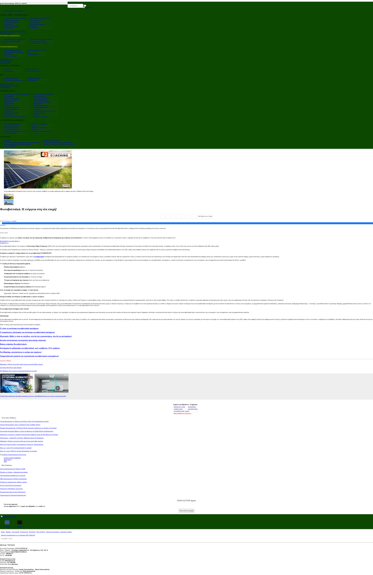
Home (3, 532)
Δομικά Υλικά (8, 24)
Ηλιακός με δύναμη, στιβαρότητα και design (14, 472)
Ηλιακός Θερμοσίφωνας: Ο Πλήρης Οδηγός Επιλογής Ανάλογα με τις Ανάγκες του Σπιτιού (28, 428)
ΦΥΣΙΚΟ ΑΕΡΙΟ (5, 61)
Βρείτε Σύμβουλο (32, 54)
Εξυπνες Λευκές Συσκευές (39, 124)
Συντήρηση (37, 109)
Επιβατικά (7, 69)
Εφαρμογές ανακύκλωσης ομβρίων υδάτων (13, 482)
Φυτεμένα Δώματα (10, 133)
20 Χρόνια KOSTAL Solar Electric (11, 367)
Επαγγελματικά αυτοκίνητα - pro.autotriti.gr (17, 144)
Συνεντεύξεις (34, 28)
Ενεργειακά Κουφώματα (37, 24)
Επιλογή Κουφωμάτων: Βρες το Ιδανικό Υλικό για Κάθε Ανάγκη (20, 425)
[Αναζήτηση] (85, 6)
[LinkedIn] (188, 216)
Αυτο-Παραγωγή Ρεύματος (42, 102)
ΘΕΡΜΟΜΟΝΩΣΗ (6, 59)
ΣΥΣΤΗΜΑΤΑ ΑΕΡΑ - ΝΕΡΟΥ (181, 411)
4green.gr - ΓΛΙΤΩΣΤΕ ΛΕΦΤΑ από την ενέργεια (59, 144)
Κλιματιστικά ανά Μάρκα (38, 41)
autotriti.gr (7, 140)
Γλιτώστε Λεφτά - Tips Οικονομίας (15, 18)
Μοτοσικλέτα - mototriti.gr (52, 140)
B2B (5, 461)
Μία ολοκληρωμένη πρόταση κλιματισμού (13, 479)
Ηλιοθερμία (8, 105)
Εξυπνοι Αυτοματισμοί (41, 100)
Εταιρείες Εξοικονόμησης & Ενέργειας (14, 454)
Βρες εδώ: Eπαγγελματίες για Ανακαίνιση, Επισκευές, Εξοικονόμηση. (21, 444)
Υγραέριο (36, 115)
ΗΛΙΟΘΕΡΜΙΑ (5, 63)
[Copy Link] (194, 216)
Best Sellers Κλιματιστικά (12, 41)
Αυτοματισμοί (34, 22)
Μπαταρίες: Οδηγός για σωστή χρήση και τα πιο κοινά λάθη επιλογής (21, 364)
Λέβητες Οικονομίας (10, 22)
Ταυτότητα (32, 532)
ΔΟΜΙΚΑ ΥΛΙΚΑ (178, 409)
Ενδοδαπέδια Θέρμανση (41, 107)
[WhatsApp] (183, 216)
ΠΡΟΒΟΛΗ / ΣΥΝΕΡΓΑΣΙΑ (9, 85)
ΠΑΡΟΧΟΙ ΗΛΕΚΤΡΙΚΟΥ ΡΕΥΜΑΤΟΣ (13, 31)
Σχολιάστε (3, 225)
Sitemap (8, 532)
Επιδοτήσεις (34, 26)
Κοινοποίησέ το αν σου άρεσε (10, 241)
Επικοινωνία (24, 532)
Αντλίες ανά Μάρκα (10, 56)
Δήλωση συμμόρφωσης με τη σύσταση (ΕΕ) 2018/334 (18, 535)
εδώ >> (183, 413)
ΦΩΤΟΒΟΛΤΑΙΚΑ (6, 33)
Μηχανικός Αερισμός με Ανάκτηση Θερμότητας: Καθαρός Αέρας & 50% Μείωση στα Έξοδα (29, 434)
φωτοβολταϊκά (39, 256)
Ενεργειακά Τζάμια (36, 20)
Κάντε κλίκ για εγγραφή (186, 510)
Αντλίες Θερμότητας (10, 100)
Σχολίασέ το (4, 243)
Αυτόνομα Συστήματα (40, 105)
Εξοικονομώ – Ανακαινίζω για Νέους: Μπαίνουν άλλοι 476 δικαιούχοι (22, 438)
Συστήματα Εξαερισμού (41, 98)
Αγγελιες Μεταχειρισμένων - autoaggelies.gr (57, 142)
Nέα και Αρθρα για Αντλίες (12, 50)
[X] (168, 216)
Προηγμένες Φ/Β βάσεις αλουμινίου (11, 489)
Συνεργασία (15, 532)
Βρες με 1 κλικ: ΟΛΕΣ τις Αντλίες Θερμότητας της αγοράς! (18, 451)
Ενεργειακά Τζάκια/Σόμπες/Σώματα (15, 116)
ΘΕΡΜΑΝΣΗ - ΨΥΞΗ (179, 407)
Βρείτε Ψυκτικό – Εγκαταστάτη (40, 43)
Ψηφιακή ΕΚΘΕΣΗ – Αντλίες (36, 50)
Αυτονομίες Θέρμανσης (11, 20)
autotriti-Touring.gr (10, 146)
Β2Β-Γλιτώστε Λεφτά (11, 78)
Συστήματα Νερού (39, 113)
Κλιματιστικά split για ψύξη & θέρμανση (12, 492)
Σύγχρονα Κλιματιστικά (11, 98)
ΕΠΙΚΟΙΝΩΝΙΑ (5, 87)
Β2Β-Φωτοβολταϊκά (34, 78)
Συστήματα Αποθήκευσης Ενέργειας (45, 111)
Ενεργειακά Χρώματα (11, 26)
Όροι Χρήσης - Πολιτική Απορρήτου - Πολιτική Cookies (54, 532)
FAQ (5, 43)
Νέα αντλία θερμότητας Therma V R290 (12, 469)
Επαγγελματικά (9, 71)
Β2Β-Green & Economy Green (13, 80)
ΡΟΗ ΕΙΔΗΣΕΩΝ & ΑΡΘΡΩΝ (14, 11)
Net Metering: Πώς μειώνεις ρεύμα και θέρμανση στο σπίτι (18, 371)
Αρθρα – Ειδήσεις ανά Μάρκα (13, 52)
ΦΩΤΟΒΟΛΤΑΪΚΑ (193, 409)
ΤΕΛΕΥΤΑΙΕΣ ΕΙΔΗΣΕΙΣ (12, 458)
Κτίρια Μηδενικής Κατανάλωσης (40, 18)
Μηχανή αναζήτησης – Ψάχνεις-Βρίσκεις (16, 94)
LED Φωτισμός (9, 28)
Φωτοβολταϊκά (8, 96)
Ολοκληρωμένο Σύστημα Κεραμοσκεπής (13, 495)
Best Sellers (7, 54)
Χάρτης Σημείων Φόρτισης (33, 71)
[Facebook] (162, 216)
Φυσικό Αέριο (8, 103)
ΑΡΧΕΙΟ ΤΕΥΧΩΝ (6, 84)
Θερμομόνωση (9, 102)
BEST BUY (8, 460)
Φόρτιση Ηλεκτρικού (31, 69)
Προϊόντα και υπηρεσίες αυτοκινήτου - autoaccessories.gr (22, 142)
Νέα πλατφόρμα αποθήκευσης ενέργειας (12, 475)
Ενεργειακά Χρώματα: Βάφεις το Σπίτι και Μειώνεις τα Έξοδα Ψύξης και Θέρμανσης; (26, 431)
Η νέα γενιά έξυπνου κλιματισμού (10, 485)
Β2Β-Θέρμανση (33, 80)
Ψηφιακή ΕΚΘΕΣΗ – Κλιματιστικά (42, 39)
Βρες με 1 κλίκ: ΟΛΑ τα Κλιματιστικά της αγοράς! (16, 448)
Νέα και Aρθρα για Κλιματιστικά (14, 39)
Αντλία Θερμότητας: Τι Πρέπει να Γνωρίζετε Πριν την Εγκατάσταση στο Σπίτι (24, 421)
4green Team (4, 232)
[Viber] (178, 216)
